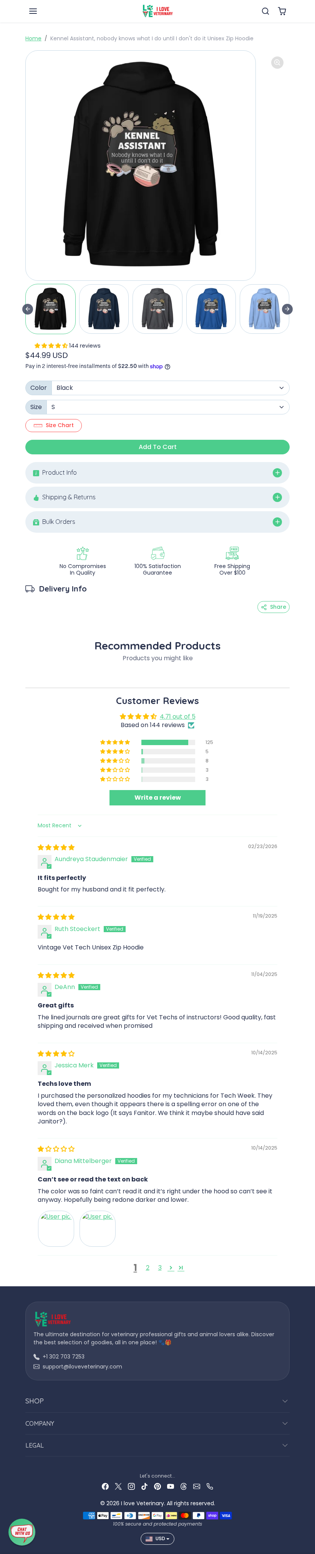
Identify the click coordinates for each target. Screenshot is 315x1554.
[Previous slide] (28, 676)
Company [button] (39, 1423)
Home (33, 38)
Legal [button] (34, 1445)
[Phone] (209, 1486)
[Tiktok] (144, 1486)
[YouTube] (170, 1486)
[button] (41, 11)
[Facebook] (105, 1486)
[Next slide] (287, 309)
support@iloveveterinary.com (82, 1366)
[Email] (196, 1486)
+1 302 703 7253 (64, 1356)
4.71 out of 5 (178, 716)
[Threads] (183, 1486)
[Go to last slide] (27, 309)
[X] (118, 1486)
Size (36, 407)
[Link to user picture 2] (97, 1228)
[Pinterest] (157, 1486)
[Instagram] (131, 1486)
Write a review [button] (157, 797)
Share (278, 607)
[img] (56, 847)
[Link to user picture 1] (56, 1228)
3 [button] (160, 1267)
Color (38, 387)
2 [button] (147, 1267)
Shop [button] (34, 1401)
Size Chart (60, 425)
